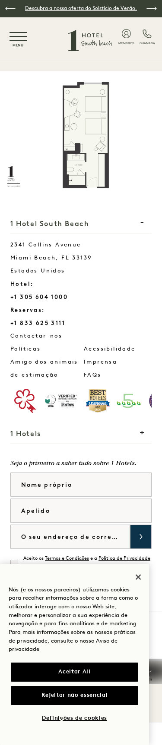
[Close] (138, 577)
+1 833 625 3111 (37, 323)
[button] (10, 8)
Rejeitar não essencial (74, 695)
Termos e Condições (67, 558)
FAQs (93, 375)
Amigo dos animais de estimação (44, 368)
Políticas (25, 349)
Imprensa (100, 362)
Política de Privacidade (124, 558)
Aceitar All (74, 672)
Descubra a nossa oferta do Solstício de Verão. (81, 8)
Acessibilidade (110, 349)
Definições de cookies (74, 718)
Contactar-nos (58, 336)
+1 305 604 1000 (39, 297)
